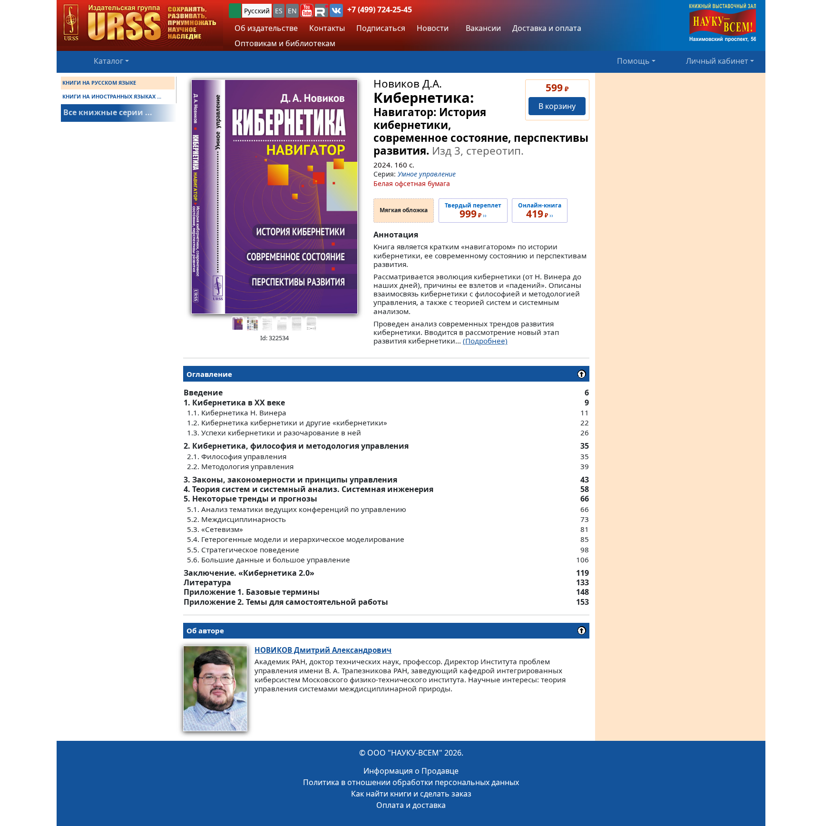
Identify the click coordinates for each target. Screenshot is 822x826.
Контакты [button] (327, 28)
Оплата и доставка (411, 805)
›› (473, 211)
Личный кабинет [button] (717, 61)
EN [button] (292, 10)
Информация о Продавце (411, 771)
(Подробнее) (485, 340)
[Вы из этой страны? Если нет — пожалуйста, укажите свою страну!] (235, 10)
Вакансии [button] (482, 28)
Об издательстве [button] (266, 28)
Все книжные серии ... (107, 112)
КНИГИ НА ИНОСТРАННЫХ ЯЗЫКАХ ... (111, 96)
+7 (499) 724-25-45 (379, 9)
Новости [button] (433, 28)
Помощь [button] (633, 61)
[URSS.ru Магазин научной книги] (140, 23)
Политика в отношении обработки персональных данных (411, 782)
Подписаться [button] (380, 28)
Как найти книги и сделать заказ (411, 793)
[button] (306, 10)
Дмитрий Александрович (322, 650)
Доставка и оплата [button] (546, 28)
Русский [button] (257, 10)
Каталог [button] (108, 61)
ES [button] (279, 10)
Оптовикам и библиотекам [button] (285, 43)
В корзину (557, 106)
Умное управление (427, 173)
